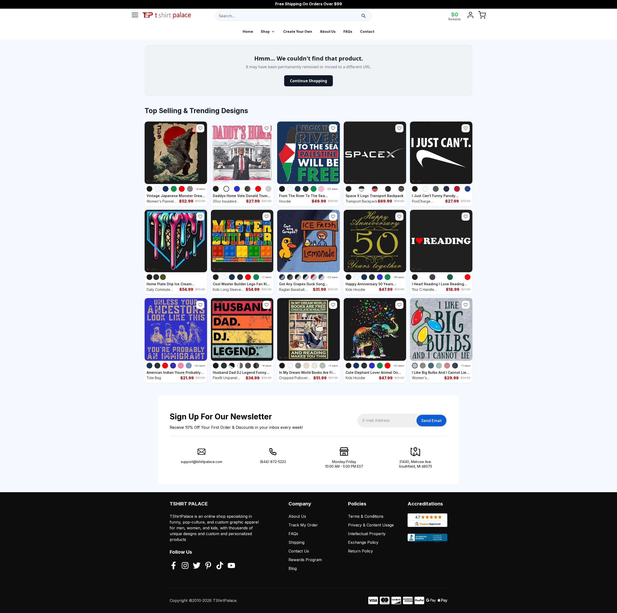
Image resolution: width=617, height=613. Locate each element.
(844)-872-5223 (273, 462)
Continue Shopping (308, 80)
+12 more (332, 277)
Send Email (431, 420)
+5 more (465, 365)
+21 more (332, 188)
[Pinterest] (208, 566)
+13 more (398, 365)
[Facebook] (173, 566)
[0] (482, 16)
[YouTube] (231, 566)
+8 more (266, 365)
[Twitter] (197, 566)
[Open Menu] (135, 16)
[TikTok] (220, 566)
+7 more (266, 277)
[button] (200, 128)
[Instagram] (185, 566)
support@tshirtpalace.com (201, 462)
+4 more (200, 188)
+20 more (398, 277)
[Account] (470, 16)
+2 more (333, 365)
